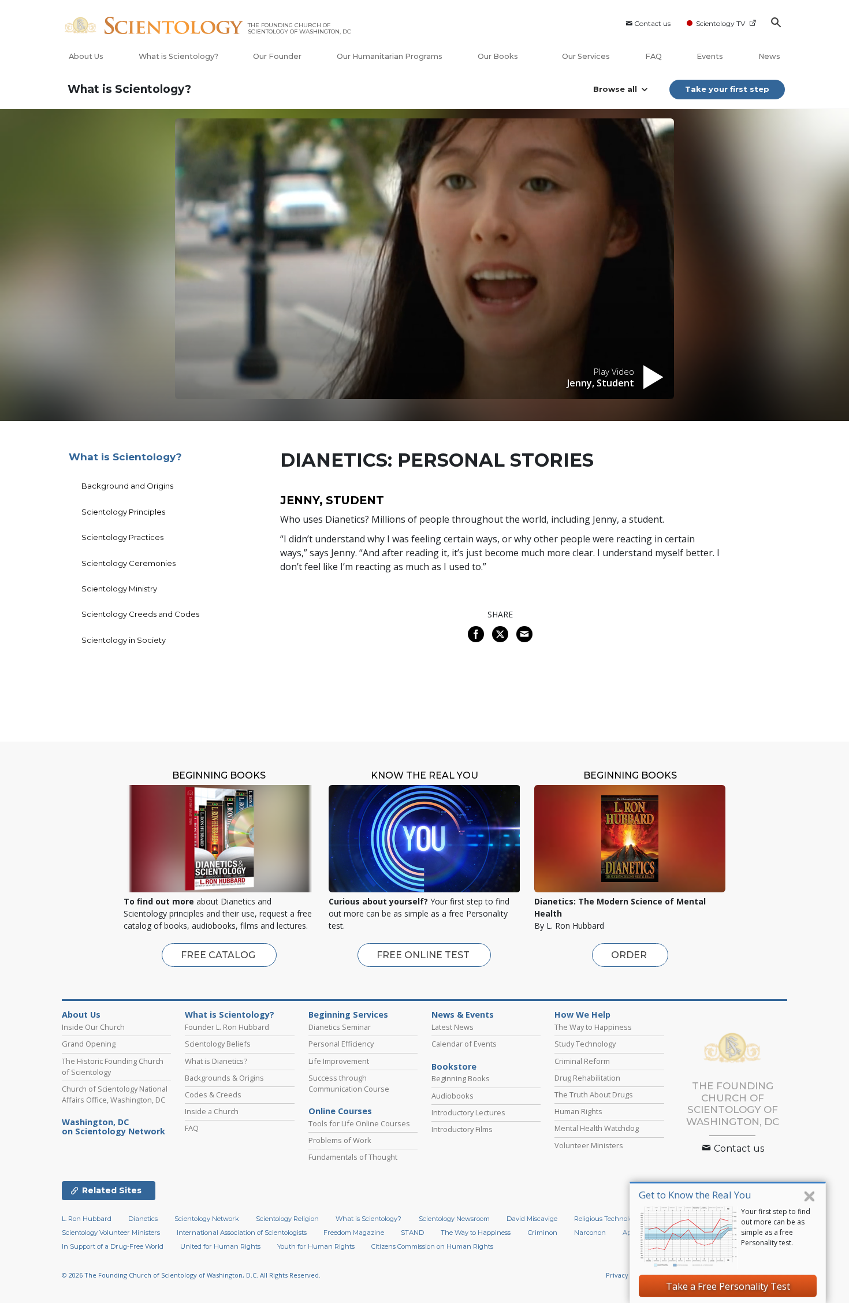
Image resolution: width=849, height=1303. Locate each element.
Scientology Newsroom (454, 1219)
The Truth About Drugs (593, 1094)
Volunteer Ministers (588, 1145)
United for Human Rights (220, 1246)
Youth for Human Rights (316, 1246)
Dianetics (143, 1219)
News (769, 56)
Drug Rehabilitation (587, 1078)
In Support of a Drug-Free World (112, 1246)
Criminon (542, 1232)
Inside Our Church (93, 1027)
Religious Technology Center (618, 1219)
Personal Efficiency (341, 1043)
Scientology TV (720, 23)
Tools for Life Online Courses (359, 1123)
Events (710, 56)
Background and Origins (127, 485)
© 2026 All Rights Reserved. (191, 1275)
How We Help (582, 1014)
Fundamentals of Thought (352, 1157)
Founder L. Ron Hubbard (227, 1027)
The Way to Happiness (593, 1027)
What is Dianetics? (216, 1061)
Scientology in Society (123, 640)
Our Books (499, 56)
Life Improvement (338, 1061)
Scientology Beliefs (218, 1043)
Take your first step (727, 89)
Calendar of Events (464, 1043)
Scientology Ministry (119, 588)
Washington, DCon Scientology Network (113, 1127)
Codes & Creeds (213, 1094)
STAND (412, 1232)
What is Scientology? (178, 56)
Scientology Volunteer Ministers (111, 1232)
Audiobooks (452, 1095)
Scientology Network (206, 1219)
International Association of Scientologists (242, 1232)
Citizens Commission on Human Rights (432, 1246)
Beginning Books (460, 1078)
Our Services (586, 56)
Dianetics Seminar (339, 1027)
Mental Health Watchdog (596, 1128)
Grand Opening (89, 1043)
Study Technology (585, 1043)
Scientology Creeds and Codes (140, 614)
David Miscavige (532, 1219)
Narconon (590, 1232)
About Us (86, 56)
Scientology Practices (122, 537)
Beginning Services (348, 1014)
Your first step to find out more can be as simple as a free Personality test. (775, 1227)
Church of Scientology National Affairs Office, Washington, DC (114, 1094)
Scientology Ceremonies (128, 563)
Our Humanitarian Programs (389, 56)
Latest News (452, 1027)
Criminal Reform (582, 1061)
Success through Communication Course (348, 1083)
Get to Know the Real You (695, 1194)
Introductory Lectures (468, 1112)
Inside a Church (212, 1111)
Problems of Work (339, 1140)
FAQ (653, 56)
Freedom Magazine (353, 1232)
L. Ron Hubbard (86, 1219)
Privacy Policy (627, 1275)
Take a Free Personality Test (728, 1286)
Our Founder (277, 56)
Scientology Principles (123, 511)
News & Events (462, 1014)
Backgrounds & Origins (224, 1078)
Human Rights (578, 1111)
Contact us (652, 23)
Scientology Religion (287, 1219)
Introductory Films (462, 1129)
